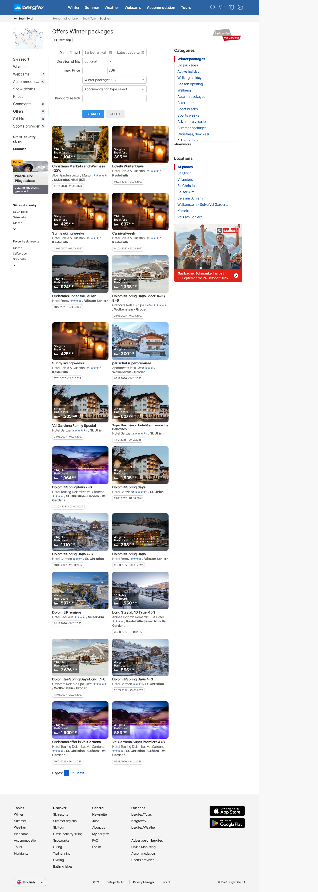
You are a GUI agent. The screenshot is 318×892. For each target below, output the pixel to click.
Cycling (58, 860)
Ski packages (187, 65)
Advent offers (188, 140)
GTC (96, 882)
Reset (115, 114)
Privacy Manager (143, 882)
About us (98, 827)
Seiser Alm (19, 217)
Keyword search (67, 98)
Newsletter (100, 814)
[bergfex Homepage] (29, 7)
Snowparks (61, 840)
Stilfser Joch (20, 253)
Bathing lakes (62, 866)
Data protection (116, 882)
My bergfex (100, 834)
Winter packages (191, 59)
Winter (73, 7)
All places (185, 167)
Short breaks (187, 109)
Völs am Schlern (190, 217)
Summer (92, 7)
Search (93, 114)
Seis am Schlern (190, 198)
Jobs (95, 821)
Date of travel (69, 52)
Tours (186, 7)
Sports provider (142, 860)
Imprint (166, 882)
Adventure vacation (192, 121)
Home (56, 18)
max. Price (72, 70)
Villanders (185, 179)
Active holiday (188, 71)
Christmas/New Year (193, 134)
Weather (112, 7)
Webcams (133, 7)
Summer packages (191, 128)
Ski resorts (60, 814)
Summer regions (64, 821)
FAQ (95, 840)
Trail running (62, 853)
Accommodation (161, 7)
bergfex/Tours (141, 814)
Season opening (190, 84)
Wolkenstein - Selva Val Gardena (202, 204)
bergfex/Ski (139, 821)
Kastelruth (185, 211)
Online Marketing (143, 847)
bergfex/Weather (143, 827)
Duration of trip (68, 61)
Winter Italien (71, 18)
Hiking (57, 847)
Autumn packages (191, 96)
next (80, 773)
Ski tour (58, 827)
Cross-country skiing (24, 139)
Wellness (184, 90)
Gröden (17, 223)
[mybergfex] (240, 7)
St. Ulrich (184, 173)
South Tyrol (89, 18)
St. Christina (20, 211)
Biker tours (186, 103)
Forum (96, 847)
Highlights (21, 853)
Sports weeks (188, 115)
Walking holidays (190, 77)
